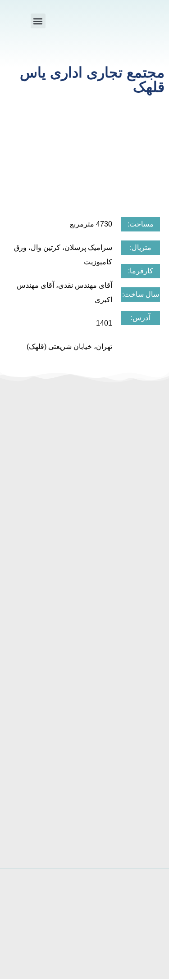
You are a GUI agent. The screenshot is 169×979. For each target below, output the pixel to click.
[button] (38, 21)
